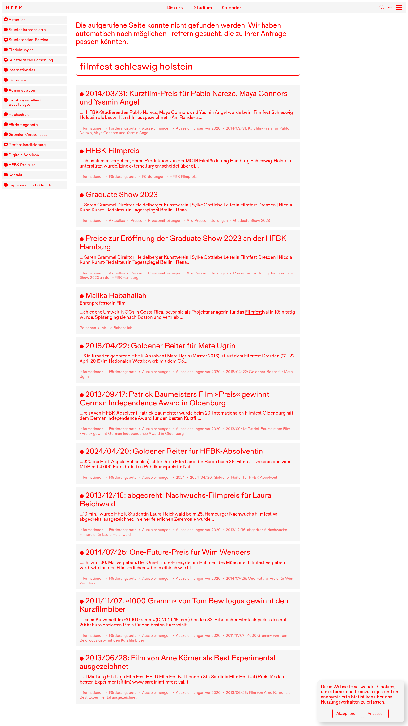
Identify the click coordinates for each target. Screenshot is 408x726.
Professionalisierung (27, 145)
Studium (203, 7)
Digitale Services (24, 155)
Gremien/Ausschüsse (28, 134)
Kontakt (16, 175)
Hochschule (19, 114)
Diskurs (175, 7)
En (390, 7)
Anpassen (376, 713)
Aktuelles (17, 19)
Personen (17, 80)
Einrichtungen (21, 50)
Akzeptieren (346, 713)
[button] (6, 19)
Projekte (22, 165)
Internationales (22, 70)
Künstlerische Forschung (31, 60)
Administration (22, 90)
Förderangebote (23, 124)
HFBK (15, 8)
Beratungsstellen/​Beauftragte (25, 102)
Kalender (231, 7)
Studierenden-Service (28, 40)
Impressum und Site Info (30, 185)
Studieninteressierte (27, 30)
